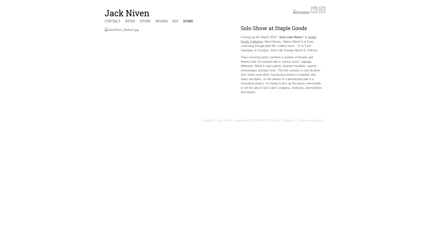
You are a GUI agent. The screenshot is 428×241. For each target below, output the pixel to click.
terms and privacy (311, 120)
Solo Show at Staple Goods (274, 28)
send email (242, 120)
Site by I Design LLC (284, 120)
